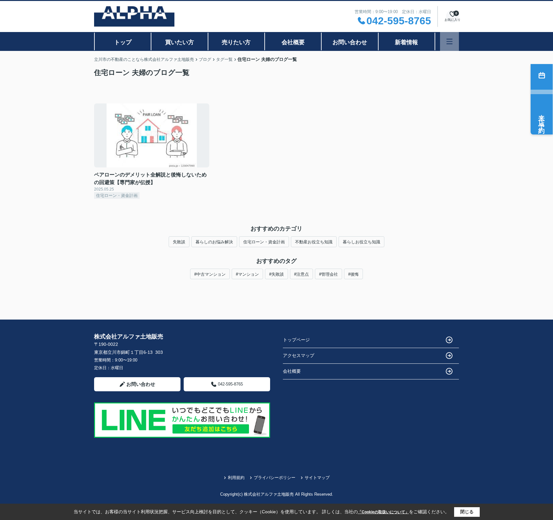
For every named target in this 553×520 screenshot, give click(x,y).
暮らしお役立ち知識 (361, 242)
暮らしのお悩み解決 (214, 242)
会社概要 (293, 42)
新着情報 (406, 42)
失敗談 (179, 242)
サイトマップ (317, 477)
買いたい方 (179, 42)
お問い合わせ (350, 42)
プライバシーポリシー (274, 477)
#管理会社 (328, 274)
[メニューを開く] (449, 41)
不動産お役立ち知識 (314, 242)
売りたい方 (236, 42)
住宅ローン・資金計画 (264, 242)
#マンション (247, 274)
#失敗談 (276, 274)
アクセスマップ (298, 355)
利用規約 (236, 477)
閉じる (467, 511)
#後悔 (353, 274)
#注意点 (301, 274)
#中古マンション (210, 274)
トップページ (296, 339)
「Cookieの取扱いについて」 (383, 512)
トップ (123, 42)
